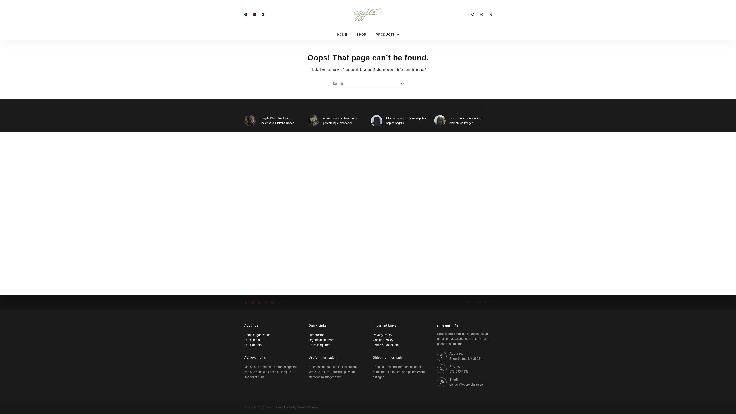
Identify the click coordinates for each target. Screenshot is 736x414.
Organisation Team (321, 340)
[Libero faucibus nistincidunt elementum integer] (440, 121)
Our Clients (252, 340)
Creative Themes (308, 407)
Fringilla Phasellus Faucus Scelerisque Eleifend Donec (277, 121)
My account (484, 302)
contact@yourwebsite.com (467, 384)
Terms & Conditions (386, 345)
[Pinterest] (265, 302)
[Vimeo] (279, 302)
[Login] (481, 14)
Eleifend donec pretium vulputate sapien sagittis (406, 121)
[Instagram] (263, 14)
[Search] (473, 14)
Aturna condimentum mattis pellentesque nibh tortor (340, 121)
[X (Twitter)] (254, 14)
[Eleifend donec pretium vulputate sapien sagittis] (376, 121)
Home (342, 34)
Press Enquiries (319, 345)
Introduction (316, 335)
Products (385, 34)
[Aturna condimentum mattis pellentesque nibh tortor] (313, 121)
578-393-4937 (459, 371)
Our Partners (253, 345)
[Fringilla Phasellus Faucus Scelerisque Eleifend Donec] (250, 121)
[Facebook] (245, 14)
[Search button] (402, 83)
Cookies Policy (383, 340)
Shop (361, 34)
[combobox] (364, 84)
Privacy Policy (382, 335)
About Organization (257, 335)
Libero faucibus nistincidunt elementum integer (466, 121)
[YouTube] (272, 302)
